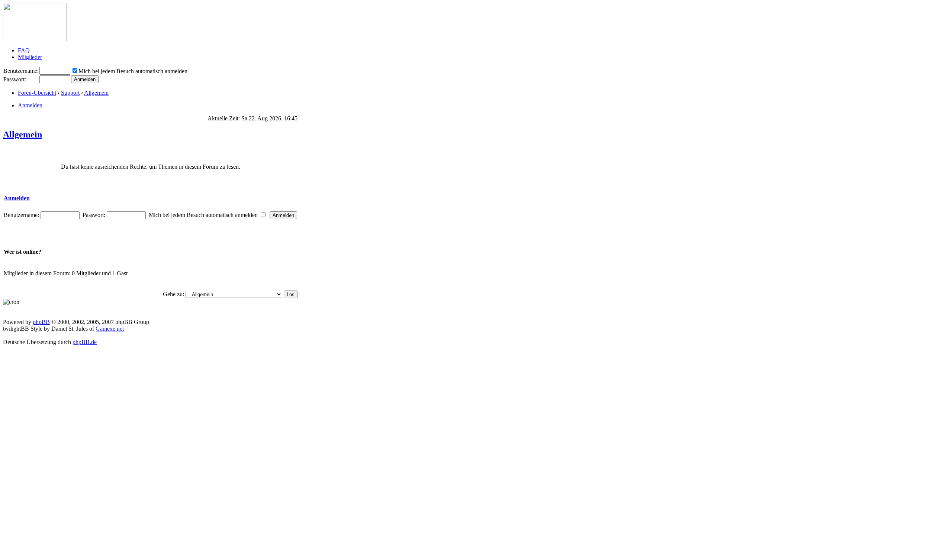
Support (70, 93)
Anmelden (30, 105)
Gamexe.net (110, 328)
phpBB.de (85, 342)
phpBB (41, 322)
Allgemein (96, 93)
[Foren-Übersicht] (35, 39)
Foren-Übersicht (37, 93)
